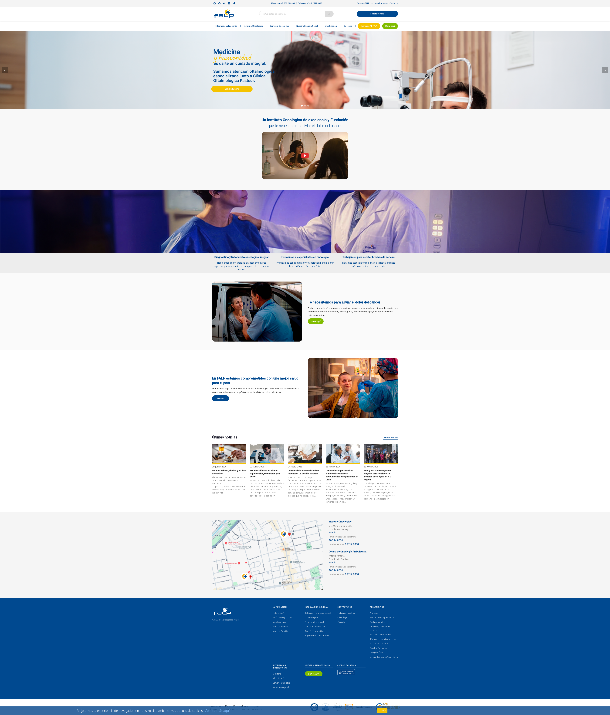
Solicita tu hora (377, 13)
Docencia (348, 26)
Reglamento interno (378, 622)
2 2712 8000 (352, 544)
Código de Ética (376, 652)
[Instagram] (214, 3)
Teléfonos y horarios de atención (318, 613)
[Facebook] (219, 3)
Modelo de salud (279, 622)
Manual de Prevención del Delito (384, 657)
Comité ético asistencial (315, 626)
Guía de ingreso (311, 617)
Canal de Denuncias (378, 648)
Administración (279, 678)
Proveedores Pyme (220, 706)
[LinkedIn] (229, 3)
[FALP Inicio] (224, 14)
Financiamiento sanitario (380, 634)
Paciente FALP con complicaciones (372, 3)
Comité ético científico (314, 631)
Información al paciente (226, 26)
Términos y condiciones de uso (383, 639)
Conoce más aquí (217, 710)
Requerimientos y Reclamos (382, 617)
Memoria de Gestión (281, 626)
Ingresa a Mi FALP (369, 26)
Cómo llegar (342, 617)
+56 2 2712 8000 (314, 3)
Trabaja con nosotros (346, 613)
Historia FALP (278, 613)
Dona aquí (390, 26)
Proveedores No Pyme (246, 706)
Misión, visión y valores (282, 617)
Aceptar (382, 710)
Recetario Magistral (281, 687)
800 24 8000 (336, 540)
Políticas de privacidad (379, 643)
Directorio (277, 673)
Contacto (394, 3)
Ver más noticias (390, 437)
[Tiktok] (234, 3)
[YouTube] (224, 3)
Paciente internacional (314, 622)
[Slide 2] (305, 106)
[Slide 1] (302, 106)
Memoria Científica (280, 631)
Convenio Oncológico (279, 26)
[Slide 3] (308, 106)
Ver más (220, 398)
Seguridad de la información (317, 635)
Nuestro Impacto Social (307, 26)
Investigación (331, 26)
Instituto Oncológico (253, 26)
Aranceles (374, 613)
